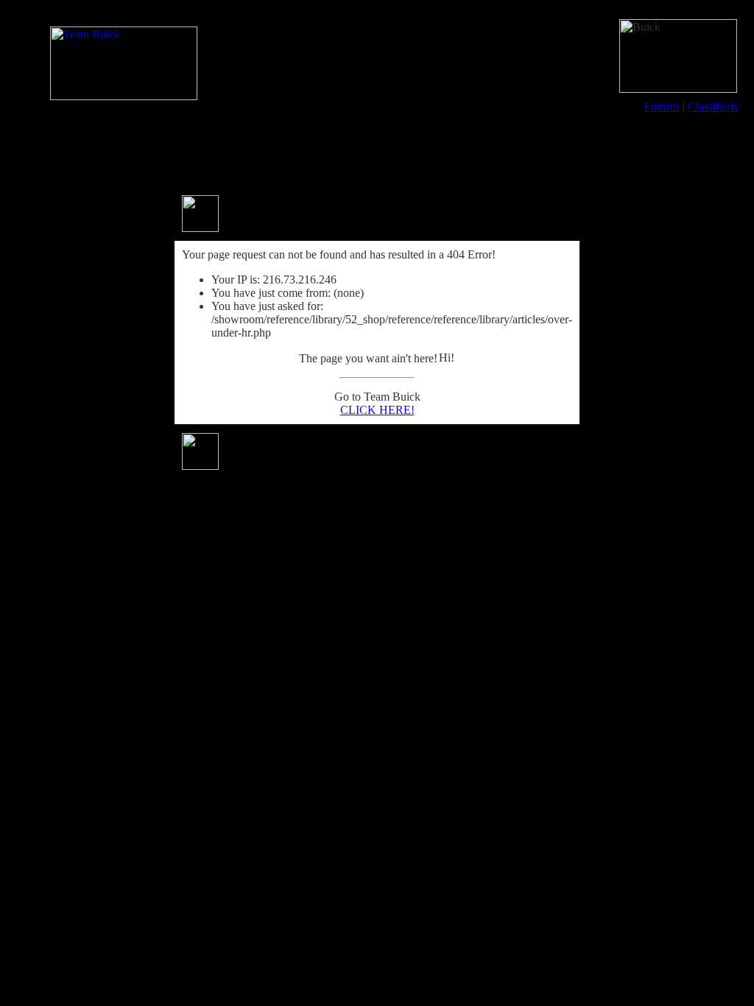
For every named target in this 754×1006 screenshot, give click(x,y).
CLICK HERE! (377, 410)
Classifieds (713, 106)
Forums (662, 106)
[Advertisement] (377, 153)
